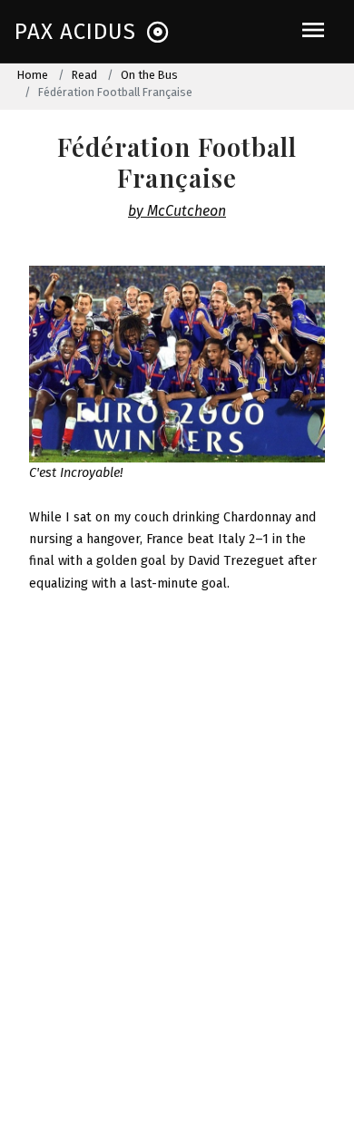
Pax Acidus (75, 31)
